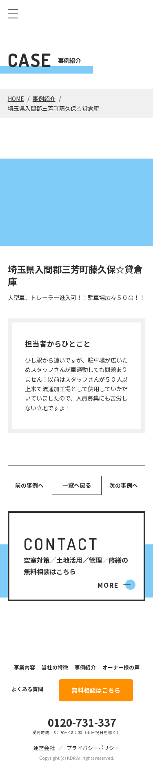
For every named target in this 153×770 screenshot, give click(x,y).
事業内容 (24, 667)
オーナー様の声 (121, 667)
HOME (16, 98)
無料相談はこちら (95, 690)
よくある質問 (27, 689)
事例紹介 (44, 98)
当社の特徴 (55, 667)
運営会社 (44, 748)
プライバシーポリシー (93, 748)
